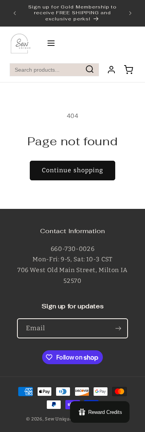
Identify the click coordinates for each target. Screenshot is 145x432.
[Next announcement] (130, 13)
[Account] (111, 69)
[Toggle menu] (51, 43)
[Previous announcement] (14, 13)
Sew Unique (58, 419)
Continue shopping (72, 170)
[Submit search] (90, 69)
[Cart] (128, 69)
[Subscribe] (118, 328)
